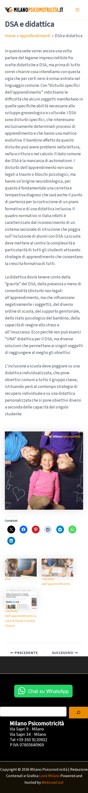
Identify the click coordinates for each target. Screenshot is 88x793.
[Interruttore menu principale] (77, 9)
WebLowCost (53, 782)
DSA (8, 579)
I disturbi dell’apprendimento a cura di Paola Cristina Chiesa (20, 618)
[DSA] (21, 568)
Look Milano (49, 776)
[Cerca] (78, 712)
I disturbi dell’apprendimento (56, 581)
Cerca (4, 703)
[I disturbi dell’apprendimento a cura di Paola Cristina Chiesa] (21, 600)
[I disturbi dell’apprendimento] (57, 568)
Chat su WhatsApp (48, 690)
